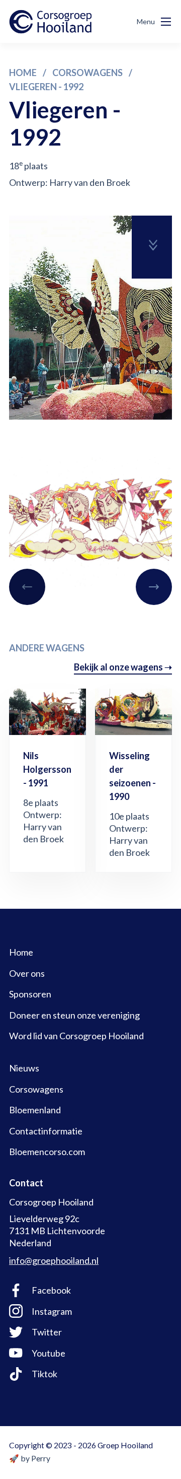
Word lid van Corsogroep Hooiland (76, 1035)
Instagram (52, 1311)
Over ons (27, 973)
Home (23, 72)
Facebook (51, 1290)
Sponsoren (30, 993)
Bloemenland (35, 1109)
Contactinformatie (45, 1130)
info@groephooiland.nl (54, 1260)
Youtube (48, 1353)
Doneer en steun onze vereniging (74, 1015)
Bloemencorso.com (47, 1151)
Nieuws (24, 1067)
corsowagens (87, 72)
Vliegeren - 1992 (46, 86)
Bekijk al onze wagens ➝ (123, 667)
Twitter (47, 1331)
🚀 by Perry (29, 1458)
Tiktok (44, 1373)
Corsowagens (36, 1089)
